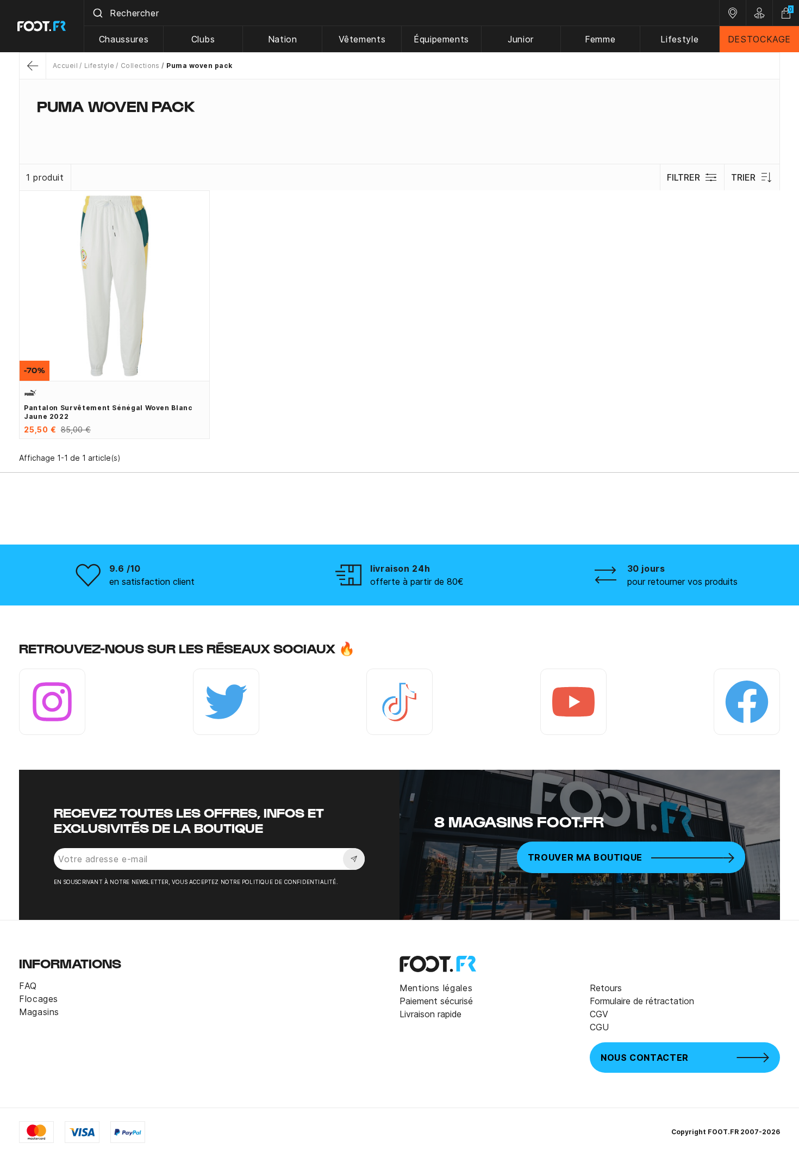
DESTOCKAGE (759, 39)
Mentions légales (436, 987)
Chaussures (123, 39)
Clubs (203, 39)
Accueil (65, 65)
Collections (140, 65)
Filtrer (683, 177)
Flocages (38, 998)
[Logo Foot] (42, 26)
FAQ (28, 985)
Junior (521, 39)
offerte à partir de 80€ (417, 581)
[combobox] (401, 13)
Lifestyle (679, 39)
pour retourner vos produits (682, 581)
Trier (743, 177)
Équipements (441, 39)
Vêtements (362, 39)
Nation (282, 39)
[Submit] (97, 13)
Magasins (39, 1011)
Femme (600, 39)
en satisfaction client (152, 581)
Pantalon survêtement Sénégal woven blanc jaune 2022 (108, 412)
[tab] (399, 127)
